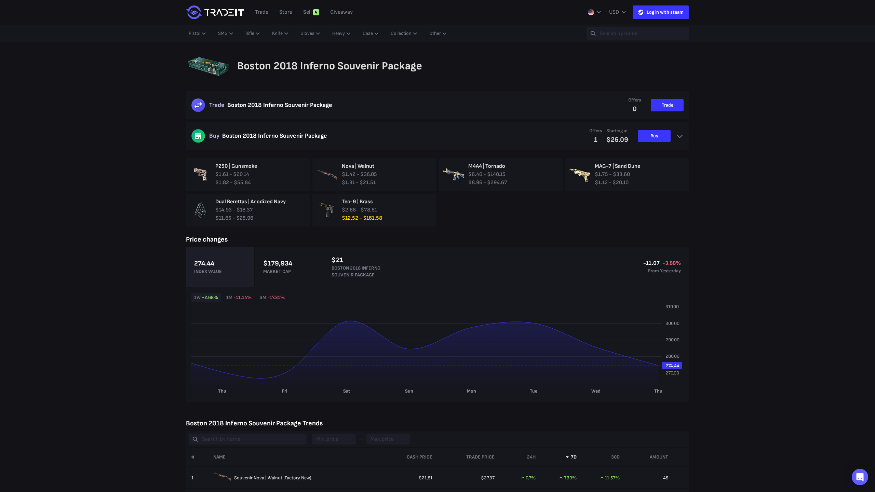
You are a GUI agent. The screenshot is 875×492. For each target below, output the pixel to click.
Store (285, 12)
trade (261, 12)
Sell (307, 12)
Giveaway (341, 12)
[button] (860, 477)
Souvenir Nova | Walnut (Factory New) (272, 478)
